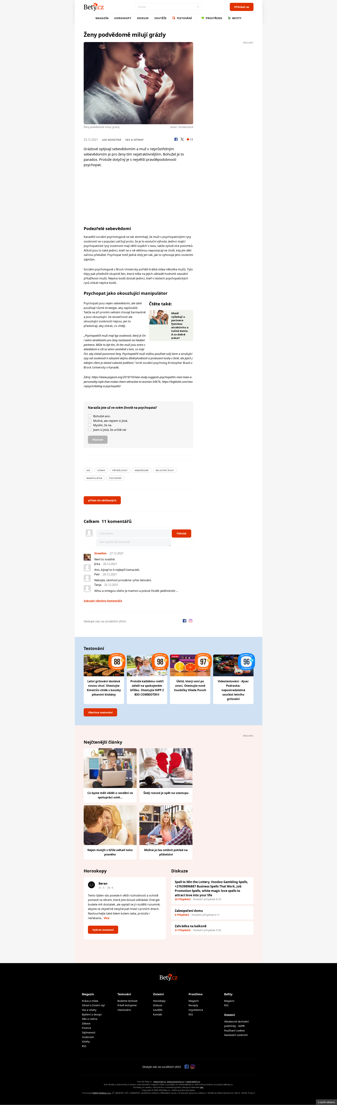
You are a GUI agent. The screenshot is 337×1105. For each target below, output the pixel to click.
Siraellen (100, 553)
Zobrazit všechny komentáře (103, 600)
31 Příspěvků (183, 930)
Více (106, 918)
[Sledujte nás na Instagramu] (190, 621)
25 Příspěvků (183, 899)
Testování (184, 18)
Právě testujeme (127, 1005)
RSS (84, 1046)
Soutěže (160, 18)
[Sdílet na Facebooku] (176, 139)
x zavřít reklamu (326, 1102)
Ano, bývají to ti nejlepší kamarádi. (117, 570)
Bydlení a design (92, 1014)
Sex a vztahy (134, 139)
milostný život (165, 470)
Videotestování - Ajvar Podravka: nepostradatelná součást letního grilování (233, 690)
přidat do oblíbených (102, 500)
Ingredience (196, 1010)
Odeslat (181, 533)
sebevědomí (142, 470)
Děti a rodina (89, 1019)
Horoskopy (122, 18)
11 (191, 140)
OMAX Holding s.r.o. (101, 1093)
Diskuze (143, 18)
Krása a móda (90, 1001)
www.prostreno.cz (175, 1081)
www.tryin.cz (159, 1081)
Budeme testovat (127, 1001)
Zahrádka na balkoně (190, 926)
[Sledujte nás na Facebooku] (185, 621)
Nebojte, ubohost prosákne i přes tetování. (123, 580)
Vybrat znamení (103, 929)
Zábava (86, 1023)
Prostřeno (213, 18)
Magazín (102, 18)
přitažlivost (120, 470)
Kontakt (157, 1014)
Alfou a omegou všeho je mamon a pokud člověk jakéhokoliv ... (136, 591)
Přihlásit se (241, 7)
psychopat (115, 478)
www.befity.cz (193, 1081)
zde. (202, 1087)
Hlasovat (97, 439)
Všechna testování (100, 712)
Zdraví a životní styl (93, 1005)
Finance (86, 1028)
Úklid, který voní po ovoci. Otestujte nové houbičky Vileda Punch (190, 685)
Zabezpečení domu (189, 911)
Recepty (193, 1005)
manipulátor (94, 478)
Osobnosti (88, 1037)
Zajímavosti (88, 1032)
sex (88, 470)
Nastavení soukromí (236, 1035)
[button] (198, 7)
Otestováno (124, 1010)
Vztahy (86, 1041)
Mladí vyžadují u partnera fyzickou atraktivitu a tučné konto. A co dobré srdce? (179, 325)
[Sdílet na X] (182, 139)
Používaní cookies (234, 1030)
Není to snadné (104, 559)
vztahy (101, 470)
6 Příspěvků (182, 914)
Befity (236, 18)
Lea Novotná (111, 139)
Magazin (229, 1001)
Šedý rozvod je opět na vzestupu (166, 793)
